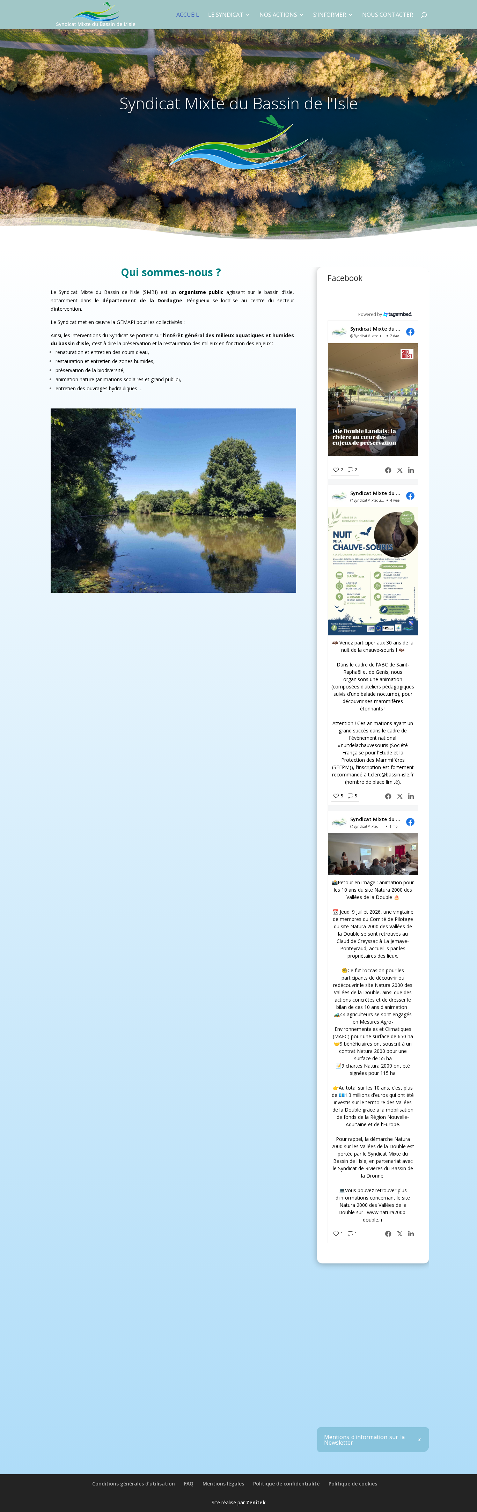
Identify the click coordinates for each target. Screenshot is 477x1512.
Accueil (187, 15)
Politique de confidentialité (286, 1483)
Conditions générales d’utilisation (133, 1483)
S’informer (329, 15)
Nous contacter (387, 15)
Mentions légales (223, 1483)
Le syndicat (225, 15)
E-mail (380, 1354)
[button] (373, 400)
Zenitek (256, 1502)
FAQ (188, 1483)
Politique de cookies (353, 1483)
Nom (333, 1354)
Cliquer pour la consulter (389, 1406)
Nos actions (278, 15)
